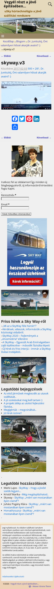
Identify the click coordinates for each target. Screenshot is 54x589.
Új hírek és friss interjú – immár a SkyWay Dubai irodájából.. (26, 350)
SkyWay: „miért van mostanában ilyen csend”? (28, 499)
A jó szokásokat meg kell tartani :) (23, 400)
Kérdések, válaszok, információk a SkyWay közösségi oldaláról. (26, 330)
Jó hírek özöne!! (13, 413)
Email (5, 204)
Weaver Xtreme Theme (42, 586)
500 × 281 (33, 68)
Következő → (44, 55)
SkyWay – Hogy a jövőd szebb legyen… (25, 489)
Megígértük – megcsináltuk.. (20, 409)
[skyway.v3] (26, 97)
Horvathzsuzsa (12, 510)
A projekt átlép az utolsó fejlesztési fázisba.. (24, 404)
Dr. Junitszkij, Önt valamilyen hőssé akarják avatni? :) (23, 72)
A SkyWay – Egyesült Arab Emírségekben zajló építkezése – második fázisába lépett (25, 343)
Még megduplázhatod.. (35, 494)
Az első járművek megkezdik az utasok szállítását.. (26, 395)
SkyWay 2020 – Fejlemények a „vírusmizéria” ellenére (19, 337)
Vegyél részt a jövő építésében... (24, 583)
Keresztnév (8, 195)
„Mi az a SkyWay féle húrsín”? (19, 326)
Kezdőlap (8, 41)
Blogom (20, 41)
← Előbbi (6, 55)
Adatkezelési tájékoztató (13, 576)
